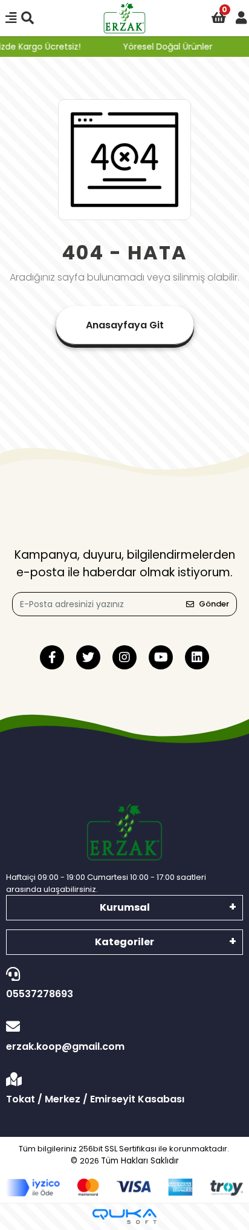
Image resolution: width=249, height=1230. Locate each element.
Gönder (214, 604)
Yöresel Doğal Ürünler (165, 47)
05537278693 (39, 994)
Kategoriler (124, 942)
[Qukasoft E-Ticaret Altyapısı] (124, 1216)
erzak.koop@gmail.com (65, 1046)
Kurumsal (125, 907)
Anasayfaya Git (125, 325)
